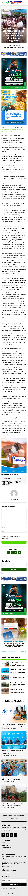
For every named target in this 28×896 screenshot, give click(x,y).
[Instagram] (7, 835)
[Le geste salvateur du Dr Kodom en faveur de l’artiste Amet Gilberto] (5, 677)
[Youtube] (15, 835)
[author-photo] (2, 728)
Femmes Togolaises (14, 474)
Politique (14, 25)
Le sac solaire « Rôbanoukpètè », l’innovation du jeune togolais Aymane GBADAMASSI (7, 482)
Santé (2, 872)
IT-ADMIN (23, 893)
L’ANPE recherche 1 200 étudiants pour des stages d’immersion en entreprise (17, 664)
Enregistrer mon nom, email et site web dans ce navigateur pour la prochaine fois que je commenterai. (13, 536)
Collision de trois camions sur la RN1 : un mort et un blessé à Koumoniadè (18, 684)
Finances (3, 866)
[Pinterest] (15, 552)
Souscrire (13, 569)
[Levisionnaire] (14, 493)
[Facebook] (8, 552)
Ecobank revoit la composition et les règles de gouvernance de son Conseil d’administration (18, 671)
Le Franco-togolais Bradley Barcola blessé (20, 481)
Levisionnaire (16, 45)
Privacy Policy (18, 572)
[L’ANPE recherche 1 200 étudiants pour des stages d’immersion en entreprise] (5, 664)
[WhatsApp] (19, 552)
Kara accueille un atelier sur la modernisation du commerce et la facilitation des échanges (18, 691)
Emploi (3, 859)
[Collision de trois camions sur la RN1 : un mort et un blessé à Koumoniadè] (5, 684)
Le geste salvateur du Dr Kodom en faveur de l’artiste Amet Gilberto (18, 677)
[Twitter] (12, 552)
